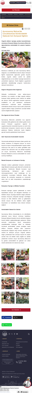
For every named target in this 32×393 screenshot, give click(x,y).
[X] (12, 334)
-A (26, 28)
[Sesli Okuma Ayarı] (1, 390)
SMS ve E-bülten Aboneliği (7, 363)
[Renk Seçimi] (23, 29)
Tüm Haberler (15, 309)
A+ (29, 28)
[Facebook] (14, 334)
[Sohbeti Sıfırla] (4, 390)
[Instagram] (9, 334)
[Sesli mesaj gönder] (18, 392)
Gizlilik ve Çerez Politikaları (8, 371)
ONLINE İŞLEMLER (6, 354)
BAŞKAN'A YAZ (5, 343)
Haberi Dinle (13, 25)
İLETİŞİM (18, 345)
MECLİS (17, 343)
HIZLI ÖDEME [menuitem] (12, 2)
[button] (30, 3)
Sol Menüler (16, 10)
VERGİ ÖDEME (5, 356)
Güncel (15, 14)
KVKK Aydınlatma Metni (19, 373)
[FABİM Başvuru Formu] (27, 382)
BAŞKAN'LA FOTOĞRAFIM (8, 347)
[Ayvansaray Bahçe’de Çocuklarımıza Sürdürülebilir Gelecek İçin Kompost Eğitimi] (8, 254)
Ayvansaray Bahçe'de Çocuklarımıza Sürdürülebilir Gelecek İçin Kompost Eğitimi (16, 16)
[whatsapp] (7, 324)
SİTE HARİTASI (19, 347)
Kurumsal (10, 14)
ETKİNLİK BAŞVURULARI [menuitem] (21, 2)
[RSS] (29, 334)
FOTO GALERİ (5, 345)
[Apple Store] (6, 377)
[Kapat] (7, 390)
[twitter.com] (18, 317)
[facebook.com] (7, 317)
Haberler (21, 14)
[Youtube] (17, 334)
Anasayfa (4, 14)
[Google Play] (15, 377)
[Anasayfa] (2, 2)
